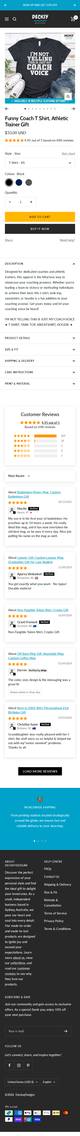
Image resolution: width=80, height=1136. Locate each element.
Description (14, 263)
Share (9, 240)
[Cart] (73, 19)
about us (19, 958)
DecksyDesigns (25, 1094)
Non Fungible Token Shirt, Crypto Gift (42, 610)
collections (17, 963)
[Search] (14, 19)
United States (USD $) (21, 1082)
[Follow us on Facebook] (9, 1065)
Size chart (68, 153)
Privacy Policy (54, 921)
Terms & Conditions (57, 929)
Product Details (17, 338)
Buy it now (40, 229)
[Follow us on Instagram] (18, 1065)
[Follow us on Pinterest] (28, 1065)
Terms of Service (55, 913)
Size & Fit (11, 349)
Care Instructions (19, 372)
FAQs (47, 868)
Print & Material (17, 383)
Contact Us (51, 876)
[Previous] (6, 108)
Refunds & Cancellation (52, 902)
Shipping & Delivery (19, 360)
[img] (17, 502)
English (47, 1082)
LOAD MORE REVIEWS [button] (40, 771)
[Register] (65, 1031)
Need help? (67, 240)
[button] (14, 140)
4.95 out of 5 (51, 422)
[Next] (73, 108)
